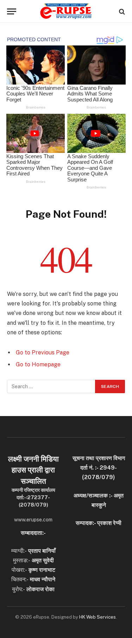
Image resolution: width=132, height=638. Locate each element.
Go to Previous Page (42, 352)
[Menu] (11, 11)
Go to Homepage (38, 364)
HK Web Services (97, 617)
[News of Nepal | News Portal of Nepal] (66, 11)
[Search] (121, 11)
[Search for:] (51, 386)
